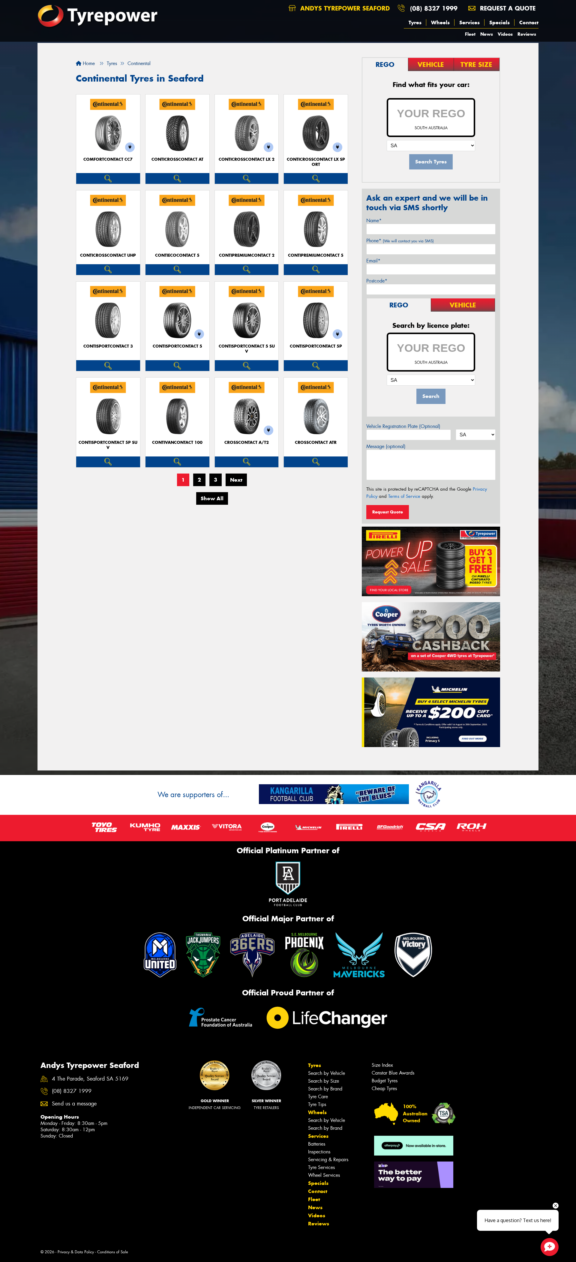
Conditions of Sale (112, 1252)
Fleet (470, 34)
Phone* (400, 241)
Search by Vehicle (326, 1073)
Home (88, 63)
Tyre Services (321, 1167)
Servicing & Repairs (328, 1159)
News (486, 34)
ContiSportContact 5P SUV (108, 445)
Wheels (440, 22)
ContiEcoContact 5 (177, 255)
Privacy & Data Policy (76, 1252)
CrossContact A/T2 (246, 442)
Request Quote (387, 512)
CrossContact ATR (316, 442)
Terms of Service (404, 496)
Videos (505, 34)
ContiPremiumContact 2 (246, 255)
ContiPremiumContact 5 (316, 255)
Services (469, 22)
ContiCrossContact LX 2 (246, 159)
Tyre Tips (317, 1104)
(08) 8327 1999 (434, 8)
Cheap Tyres (384, 1088)
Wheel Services (324, 1175)
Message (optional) (386, 446)
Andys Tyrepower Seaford (344, 8)
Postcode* (376, 281)
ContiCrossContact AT (177, 159)
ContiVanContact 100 (177, 442)
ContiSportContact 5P (316, 346)
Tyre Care (318, 1096)
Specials (499, 22)
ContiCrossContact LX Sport (316, 162)
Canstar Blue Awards (393, 1073)
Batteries (316, 1144)
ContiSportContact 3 (108, 346)
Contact (528, 22)
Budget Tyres (385, 1081)
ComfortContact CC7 (108, 159)
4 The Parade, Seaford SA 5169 (90, 1078)
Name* (374, 220)
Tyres (415, 22)
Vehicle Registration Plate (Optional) (403, 426)
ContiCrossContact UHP (108, 255)
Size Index (382, 1065)
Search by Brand (325, 1089)
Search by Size (323, 1081)
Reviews (527, 34)
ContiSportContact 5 (177, 346)
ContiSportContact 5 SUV (247, 349)
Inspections (319, 1152)
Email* (373, 261)
